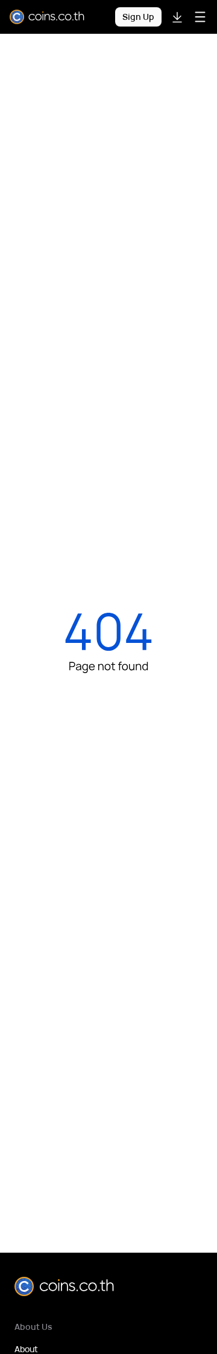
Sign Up (138, 16)
